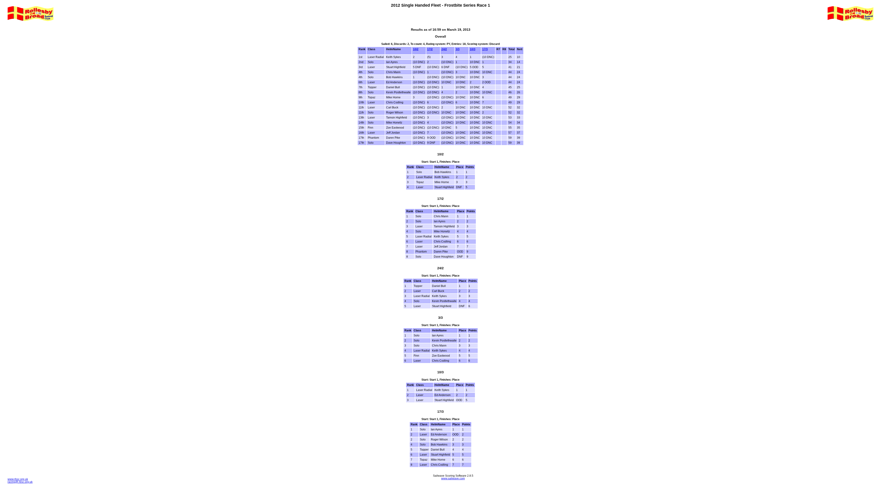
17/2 (430, 49)
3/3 (458, 49)
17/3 (485, 49)
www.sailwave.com (453, 478)
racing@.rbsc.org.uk (20, 482)
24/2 (444, 49)
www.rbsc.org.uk (18, 479)
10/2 (415, 49)
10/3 (472, 49)
